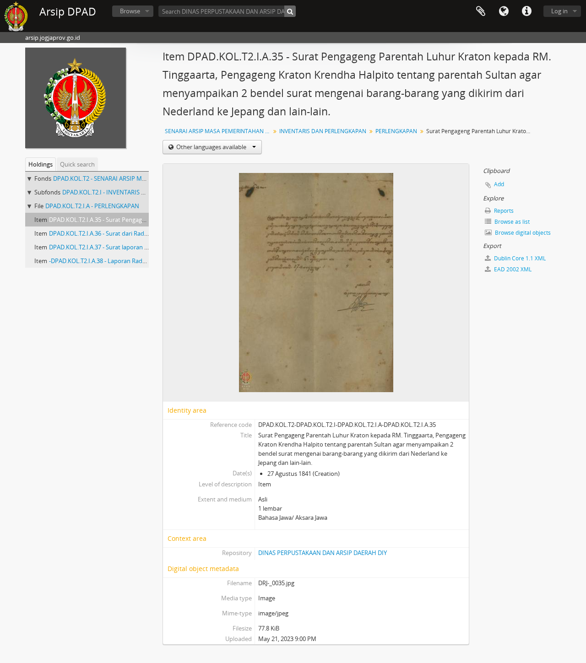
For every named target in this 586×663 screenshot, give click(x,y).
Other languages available (211, 147)
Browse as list (511, 222)
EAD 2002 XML (512, 269)
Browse (130, 11)
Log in (559, 11)
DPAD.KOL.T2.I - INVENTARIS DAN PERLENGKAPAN (131, 192)
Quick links (526, 11)
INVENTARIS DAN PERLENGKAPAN (322, 131)
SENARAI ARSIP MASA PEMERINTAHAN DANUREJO (218, 131)
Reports (503, 211)
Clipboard (480, 11)
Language (503, 11)
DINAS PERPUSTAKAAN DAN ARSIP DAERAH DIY (322, 553)
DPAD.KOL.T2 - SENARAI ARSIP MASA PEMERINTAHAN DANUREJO (141, 178)
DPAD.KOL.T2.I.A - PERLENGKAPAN (92, 206)
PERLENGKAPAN (396, 131)
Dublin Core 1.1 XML (519, 258)
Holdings (40, 164)
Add (499, 184)
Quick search (77, 164)
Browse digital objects (522, 233)
